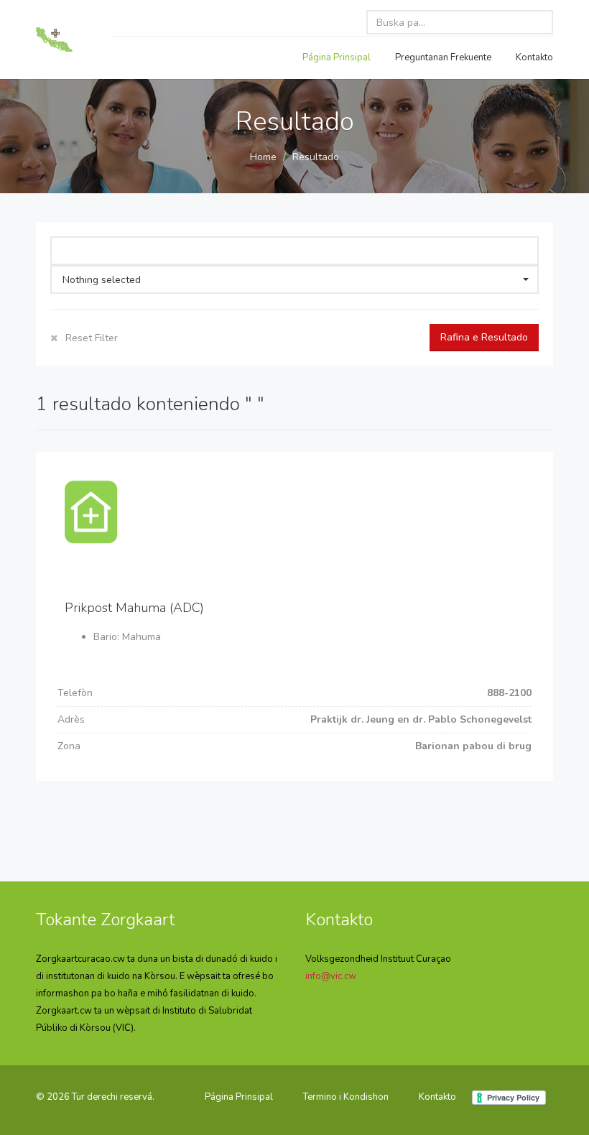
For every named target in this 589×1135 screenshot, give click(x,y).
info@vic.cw (330, 976)
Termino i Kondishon (346, 1096)
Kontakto (534, 57)
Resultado (315, 157)
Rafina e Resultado (484, 337)
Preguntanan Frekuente (443, 57)
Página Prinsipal (336, 57)
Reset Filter (90, 338)
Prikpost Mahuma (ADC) (134, 607)
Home (263, 157)
